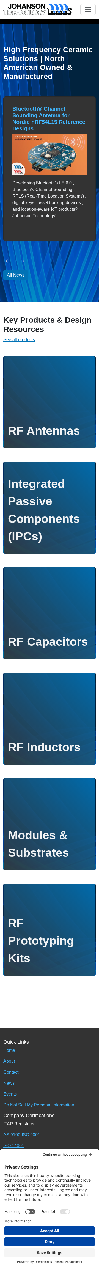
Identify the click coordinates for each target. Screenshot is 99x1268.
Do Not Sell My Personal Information (38, 1105)
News (9, 1083)
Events (10, 1094)
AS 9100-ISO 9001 (21, 1134)
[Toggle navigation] (88, 9)
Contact (10, 1072)
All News (15, 275)
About (9, 1061)
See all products (19, 339)
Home (9, 1050)
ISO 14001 (13, 1145)
